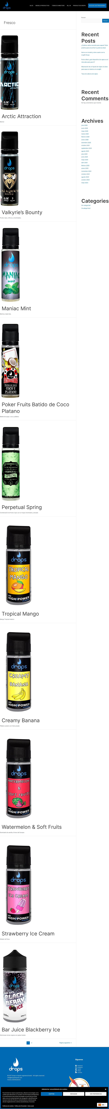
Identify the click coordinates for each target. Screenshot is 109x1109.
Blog (31, 5)
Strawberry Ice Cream (28, 933)
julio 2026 (84, 125)
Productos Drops (79, 5)
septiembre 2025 (86, 148)
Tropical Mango (20, 614)
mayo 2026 (84, 131)
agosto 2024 (85, 177)
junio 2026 (84, 128)
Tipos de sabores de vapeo (89, 74)
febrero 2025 (85, 165)
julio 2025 (84, 154)
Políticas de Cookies (8, 1106)
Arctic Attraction (21, 116)
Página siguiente (65, 1043)
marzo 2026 (85, 134)
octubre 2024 (85, 174)
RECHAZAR (73, 1094)
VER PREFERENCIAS (96, 1094)
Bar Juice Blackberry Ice (31, 1029)
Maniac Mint (16, 308)
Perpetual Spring (22, 507)
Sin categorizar (86, 205)
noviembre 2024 (86, 171)
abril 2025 (84, 162)
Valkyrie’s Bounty (22, 212)
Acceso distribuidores (97, 5)
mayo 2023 (84, 182)
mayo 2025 (84, 160)
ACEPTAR (51, 1094)
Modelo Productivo (42, 5)
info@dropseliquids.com (14, 1077)
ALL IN (69, 5)
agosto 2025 (85, 151)
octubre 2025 (85, 145)
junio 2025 (84, 157)
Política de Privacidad (21, 1106)
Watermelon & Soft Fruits (32, 827)
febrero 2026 (85, 137)
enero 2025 (84, 168)
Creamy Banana (21, 720)
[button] (105, 1089)
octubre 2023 (85, 180)
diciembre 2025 (86, 142)
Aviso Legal (31, 1106)
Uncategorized (85, 208)
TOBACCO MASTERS (58, 5)
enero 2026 (84, 139)
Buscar (83, 17)
